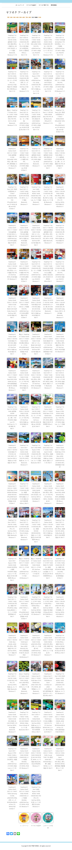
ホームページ (20, 5)
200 (11, 17)
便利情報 (53, 5)
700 (26, 17)
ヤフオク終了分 (43, 5)
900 (33, 17)
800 (30, 17)
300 (14, 17)
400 (17, 17)
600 (23, 17)
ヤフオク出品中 (31, 5)
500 (20, 17)
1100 (39, 17)
